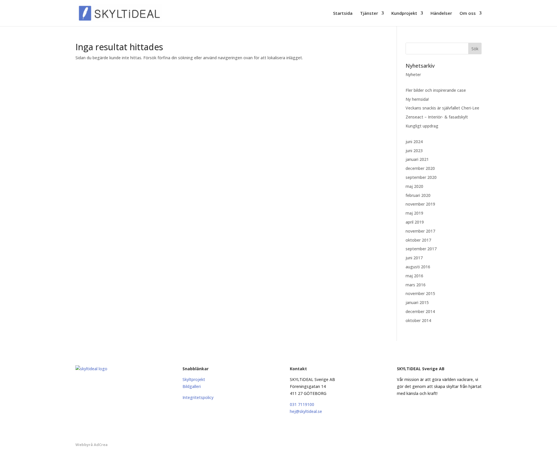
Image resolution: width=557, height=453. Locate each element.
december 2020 (420, 168)
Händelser (441, 13)
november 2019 (420, 204)
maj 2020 (414, 186)
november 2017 (420, 231)
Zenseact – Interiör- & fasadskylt (437, 117)
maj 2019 (414, 213)
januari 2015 (417, 302)
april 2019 (415, 222)
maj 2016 (414, 275)
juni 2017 (414, 257)
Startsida (342, 13)
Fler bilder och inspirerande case (436, 90)
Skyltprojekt (193, 379)
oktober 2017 (418, 240)
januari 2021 (417, 159)
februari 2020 (418, 195)
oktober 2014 (418, 320)
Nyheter (413, 74)
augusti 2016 (418, 266)
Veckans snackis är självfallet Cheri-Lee (442, 108)
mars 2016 (416, 284)
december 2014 (420, 311)
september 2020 (421, 177)
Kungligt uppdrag (422, 126)
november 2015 (420, 293)
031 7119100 (302, 404)
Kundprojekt (404, 13)
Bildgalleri (191, 386)
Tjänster (369, 13)
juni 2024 (414, 141)
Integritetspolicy (198, 397)
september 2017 (421, 248)
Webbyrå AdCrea (91, 444)
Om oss (468, 13)
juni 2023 (414, 150)
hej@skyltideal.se (306, 411)
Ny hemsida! (417, 99)
